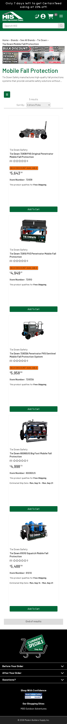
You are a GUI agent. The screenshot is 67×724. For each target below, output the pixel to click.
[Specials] (33, 646)
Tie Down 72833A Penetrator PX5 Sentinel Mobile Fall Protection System (33, 355)
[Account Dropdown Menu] (43, 16)
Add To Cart (34, 209)
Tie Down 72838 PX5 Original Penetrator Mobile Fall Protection (31, 155)
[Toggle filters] (7, 94)
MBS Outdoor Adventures (34, 708)
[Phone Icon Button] (37, 15)
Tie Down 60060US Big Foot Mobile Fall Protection (31, 455)
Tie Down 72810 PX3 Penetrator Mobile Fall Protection (33, 255)
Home (5, 40)
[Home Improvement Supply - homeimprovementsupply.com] (10, 16)
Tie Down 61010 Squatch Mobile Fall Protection (29, 555)
